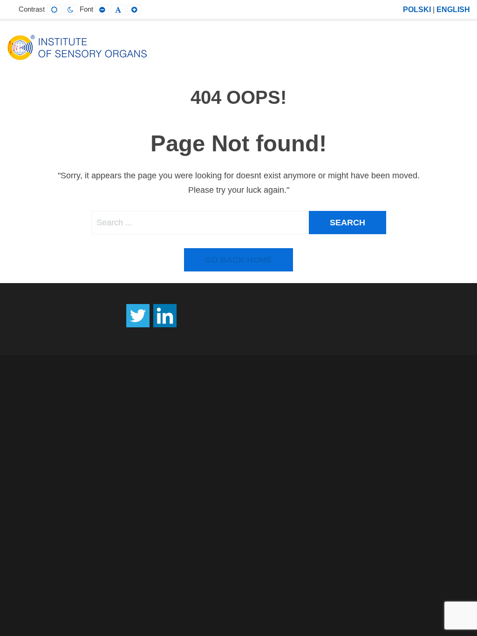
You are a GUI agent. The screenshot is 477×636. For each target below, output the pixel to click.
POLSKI (417, 9)
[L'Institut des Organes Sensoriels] (77, 47)
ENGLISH (453, 9)
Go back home (238, 259)
